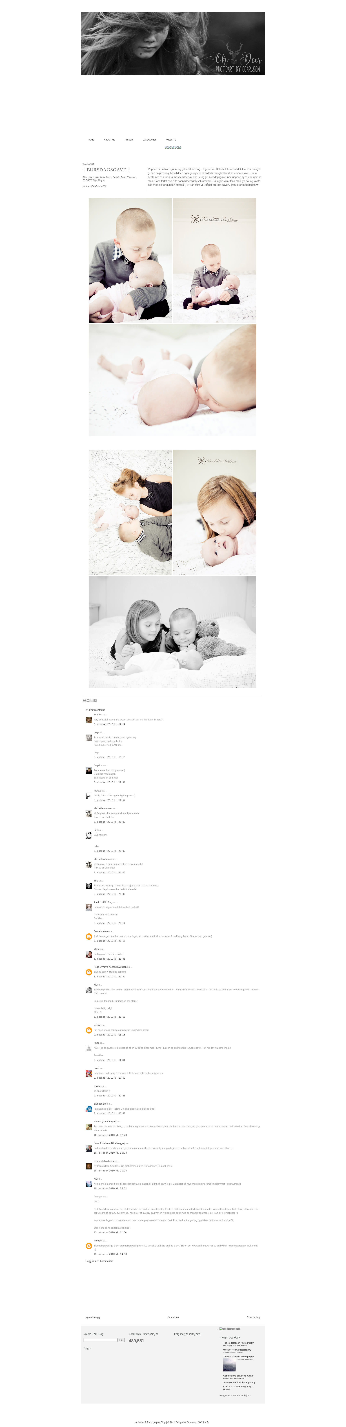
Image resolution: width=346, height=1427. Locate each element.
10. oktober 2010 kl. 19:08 (110, 1152)
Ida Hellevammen (103, 808)
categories (150, 139)
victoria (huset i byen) (105, 1121)
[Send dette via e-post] (84, 700)
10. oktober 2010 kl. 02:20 (110, 1135)
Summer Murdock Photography (239, 1382)
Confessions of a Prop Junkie (238, 1376)
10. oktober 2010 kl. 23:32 (110, 1188)
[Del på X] (91, 700)
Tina (96, 880)
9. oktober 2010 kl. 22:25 (110, 1095)
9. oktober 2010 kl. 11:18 (109, 1034)
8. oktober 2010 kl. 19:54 (110, 800)
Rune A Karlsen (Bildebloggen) (109, 1143)
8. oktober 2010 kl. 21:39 (110, 976)
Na (95, 1178)
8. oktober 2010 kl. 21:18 (110, 941)
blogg (109, 177)
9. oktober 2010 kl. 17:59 (110, 1077)
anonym (98, 1240)
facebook (235, 1329)
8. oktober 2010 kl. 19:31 (110, 782)
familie (116, 177)
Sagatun (98, 765)
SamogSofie (100, 1103)
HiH (95, 830)
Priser (129, 139)
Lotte (123, 177)
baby (102, 177)
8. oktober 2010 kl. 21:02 (110, 822)
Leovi (96, 1068)
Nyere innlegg (93, 1317)
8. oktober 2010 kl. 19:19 (110, 724)
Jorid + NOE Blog (103, 902)
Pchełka (98, 714)
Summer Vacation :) (245, 1359)
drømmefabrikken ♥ (104, 1161)
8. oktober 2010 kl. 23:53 (110, 1016)
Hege (96, 732)
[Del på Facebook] (95, 700)
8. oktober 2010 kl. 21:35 (110, 958)
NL (95, 984)
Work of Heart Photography (237, 1350)
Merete (97, 790)
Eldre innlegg (253, 1317)
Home (91, 139)
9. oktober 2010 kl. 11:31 (109, 1060)
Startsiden (173, 1317)
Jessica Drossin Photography (238, 1356)
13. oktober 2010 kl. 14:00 (110, 1254)
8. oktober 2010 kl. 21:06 (110, 894)
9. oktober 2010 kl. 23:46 (110, 1113)
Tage (94, 180)
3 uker (96, 177)
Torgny (101, 180)
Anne (96, 1042)
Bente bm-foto (101, 931)
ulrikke (97, 1086)
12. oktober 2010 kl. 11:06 (110, 1232)
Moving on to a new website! (235, 1346)
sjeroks (97, 1025)
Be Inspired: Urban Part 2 (234, 1378)
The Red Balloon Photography (238, 1343)
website (171, 139)
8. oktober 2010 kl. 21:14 (110, 923)
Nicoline (131, 177)
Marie (96, 949)
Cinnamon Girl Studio (198, 1422)
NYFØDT (87, 180)
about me (109, 139)
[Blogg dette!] (88, 700)
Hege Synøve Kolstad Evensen (110, 967)
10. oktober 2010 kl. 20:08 (110, 1170)
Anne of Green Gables (233, 1352)
